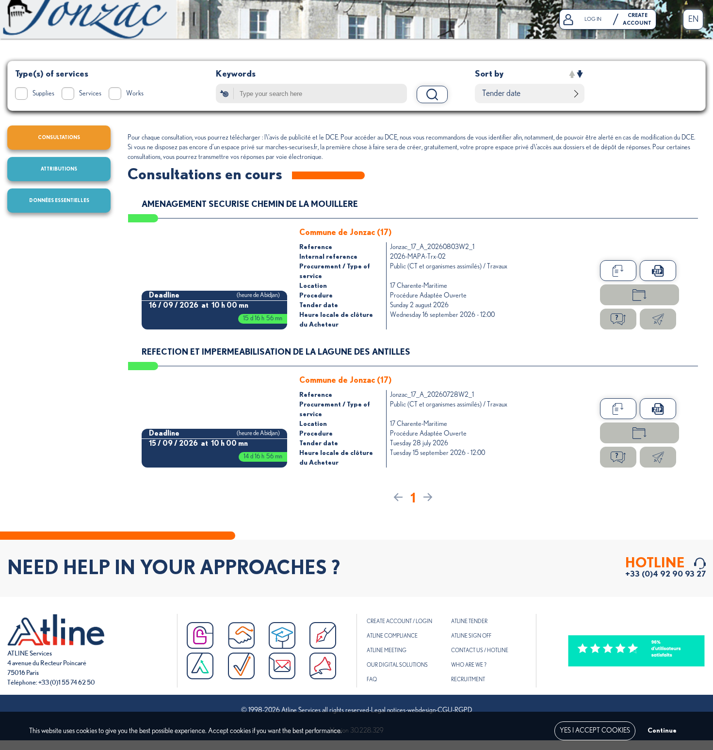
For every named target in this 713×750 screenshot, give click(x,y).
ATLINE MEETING (386, 650)
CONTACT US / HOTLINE (479, 650)
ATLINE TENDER (469, 621)
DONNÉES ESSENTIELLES (59, 200)
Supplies (43, 93)
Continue (662, 730)
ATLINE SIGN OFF (471, 636)
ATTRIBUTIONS (59, 169)
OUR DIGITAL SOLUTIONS (397, 665)
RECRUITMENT (468, 679)
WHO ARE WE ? (468, 665)
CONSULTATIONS (59, 137)
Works (135, 93)
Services (90, 93)
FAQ (372, 679)
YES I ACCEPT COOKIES (595, 730)
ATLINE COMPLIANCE (392, 636)
